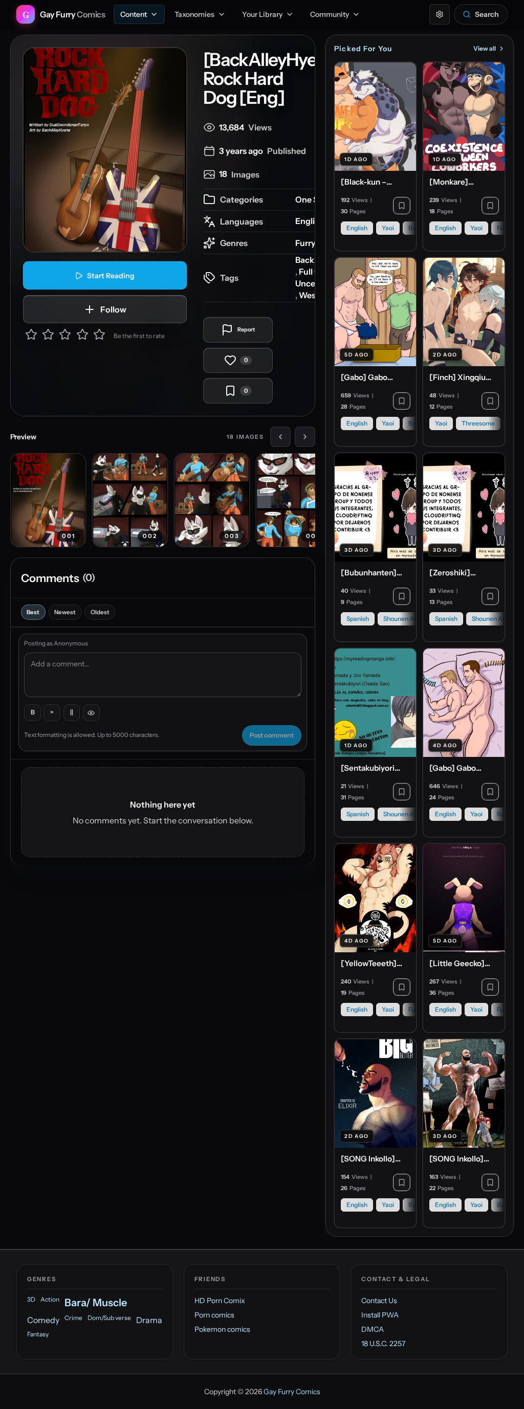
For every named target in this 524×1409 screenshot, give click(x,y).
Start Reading (111, 275)
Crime (73, 1318)
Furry (305, 243)
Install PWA (380, 1314)
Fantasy (38, 1334)
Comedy (43, 1320)
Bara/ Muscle (95, 1302)
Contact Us (379, 1300)
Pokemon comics (222, 1329)
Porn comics (214, 1314)
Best (33, 612)
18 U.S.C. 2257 (383, 1343)
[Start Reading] (105, 150)
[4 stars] (82, 336)
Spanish (357, 618)
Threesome (478, 423)
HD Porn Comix (219, 1300)
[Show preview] (91, 712)
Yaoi (388, 228)
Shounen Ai (399, 618)
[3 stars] (65, 336)
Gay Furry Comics (292, 1391)
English (309, 221)
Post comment (272, 735)
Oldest (100, 612)
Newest (65, 612)
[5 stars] (99, 336)
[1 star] (31, 336)
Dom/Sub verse (109, 1318)
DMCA (372, 1329)
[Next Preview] (305, 437)
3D (31, 1299)
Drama (149, 1320)
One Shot (313, 199)
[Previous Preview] (280, 437)
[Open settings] (439, 14)
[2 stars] (48, 336)
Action (49, 1299)
